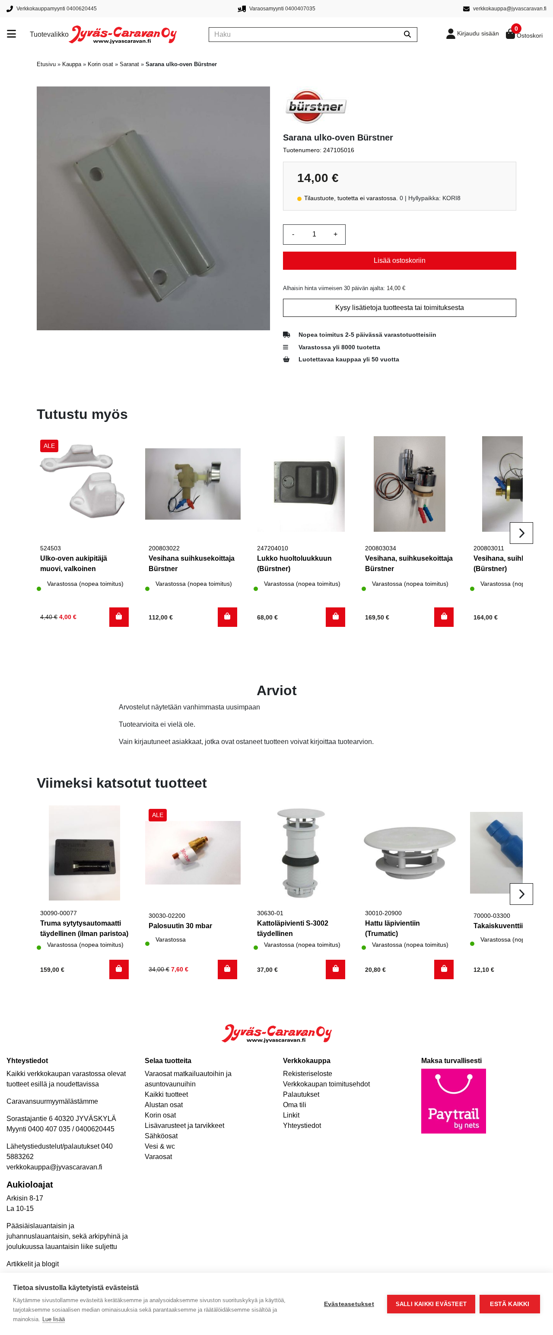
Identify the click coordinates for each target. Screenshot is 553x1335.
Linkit (291, 1115)
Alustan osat (164, 1104)
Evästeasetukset (349, 1304)
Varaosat (158, 1156)
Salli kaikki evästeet (431, 1304)
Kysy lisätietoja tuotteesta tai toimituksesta (399, 307)
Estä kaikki (509, 1304)
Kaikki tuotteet (166, 1094)
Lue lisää (53, 1319)
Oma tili (294, 1104)
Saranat (129, 64)
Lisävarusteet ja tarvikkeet (184, 1125)
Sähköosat (161, 1136)
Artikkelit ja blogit (32, 1264)
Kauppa (71, 64)
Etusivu (46, 64)
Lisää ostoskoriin (400, 260)
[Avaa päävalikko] (18, 35)
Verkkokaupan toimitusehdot (326, 1084)
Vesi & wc (160, 1146)
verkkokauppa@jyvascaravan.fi (54, 1167)
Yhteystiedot (302, 1125)
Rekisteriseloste (307, 1073)
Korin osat (100, 64)
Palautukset (301, 1094)
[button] (119, 617)
